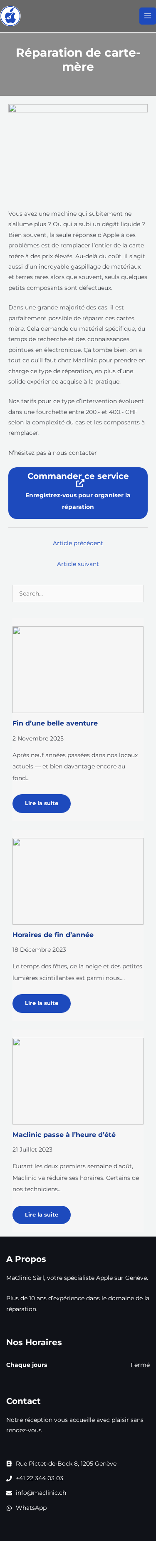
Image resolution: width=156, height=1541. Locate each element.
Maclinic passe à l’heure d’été (64, 1134)
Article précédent (78, 543)
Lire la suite (41, 803)
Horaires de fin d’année (53, 934)
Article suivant (78, 564)
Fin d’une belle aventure (55, 723)
